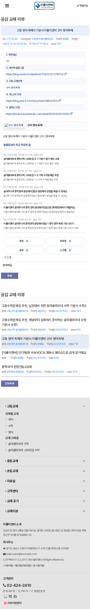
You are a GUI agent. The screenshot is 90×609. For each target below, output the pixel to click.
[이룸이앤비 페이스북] (14, 597)
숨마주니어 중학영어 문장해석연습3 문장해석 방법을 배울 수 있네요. (35, 191)
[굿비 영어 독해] (15, 125)
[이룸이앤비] (44, 6)
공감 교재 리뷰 (12, 19)
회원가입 (83, 5)
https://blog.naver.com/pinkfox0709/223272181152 (35, 74)
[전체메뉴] (7, 5)
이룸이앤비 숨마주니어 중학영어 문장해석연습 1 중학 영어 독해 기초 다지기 (38, 223)
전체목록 (9, 383)
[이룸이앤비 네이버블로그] (5, 597)
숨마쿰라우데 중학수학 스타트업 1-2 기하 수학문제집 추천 (31, 175)
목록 (9, 275)
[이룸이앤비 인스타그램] (10, 597)
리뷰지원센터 (14, 603)
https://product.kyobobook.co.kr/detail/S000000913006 (38, 114)
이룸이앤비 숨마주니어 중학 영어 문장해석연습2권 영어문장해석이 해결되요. (39, 207)
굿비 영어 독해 (12, 87)
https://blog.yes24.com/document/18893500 (32, 100)
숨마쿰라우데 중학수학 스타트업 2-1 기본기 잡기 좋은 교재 (31, 158)
